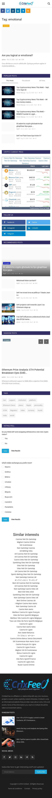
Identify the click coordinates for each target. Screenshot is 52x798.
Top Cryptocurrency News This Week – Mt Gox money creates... (32, 101)
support (12, 400)
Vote (5, 451)
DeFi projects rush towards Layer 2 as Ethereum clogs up (30, 306)
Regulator (13, 410)
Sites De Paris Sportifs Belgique (26, 615)
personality (38, 405)
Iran (4, 400)
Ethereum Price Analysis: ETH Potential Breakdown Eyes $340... (23, 371)
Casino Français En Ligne (26, 644)
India (5, 415)
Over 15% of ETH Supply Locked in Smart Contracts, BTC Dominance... (30, 719)
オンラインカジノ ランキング (26, 580)
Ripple (28, 405)
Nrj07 (18, 129)
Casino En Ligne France (26, 647)
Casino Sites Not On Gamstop (26, 559)
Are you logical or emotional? (17, 55)
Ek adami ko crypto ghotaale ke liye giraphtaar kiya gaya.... (29, 125)
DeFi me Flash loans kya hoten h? (28, 136)
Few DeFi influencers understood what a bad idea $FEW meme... (33, 318)
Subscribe (41, 772)
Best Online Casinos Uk (26, 600)
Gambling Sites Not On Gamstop (26, 562)
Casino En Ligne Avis (26, 662)
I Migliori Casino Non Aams (26, 603)
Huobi (40, 410)
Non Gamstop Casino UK (26, 606)
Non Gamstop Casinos (26, 548)
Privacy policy (37, 788)
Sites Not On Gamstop (26, 565)
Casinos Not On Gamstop (26, 539)
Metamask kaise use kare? (26, 280)
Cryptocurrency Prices (36, 208)
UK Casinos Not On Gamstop (26, 554)
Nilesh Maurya (20, 93)
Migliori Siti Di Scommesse (26, 650)
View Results (15, 451)
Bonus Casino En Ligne (26, 653)
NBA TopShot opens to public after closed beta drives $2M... (32, 740)
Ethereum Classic (9, 405)
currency (31, 410)
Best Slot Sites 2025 (26, 592)
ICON (5, 410)
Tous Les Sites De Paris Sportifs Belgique (26, 621)
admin (4, 59)
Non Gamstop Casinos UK (26, 577)
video (23, 410)
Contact (27, 788)
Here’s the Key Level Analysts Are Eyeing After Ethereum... (32, 730)
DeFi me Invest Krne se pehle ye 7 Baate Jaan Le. (33, 294)
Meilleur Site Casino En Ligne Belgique (26, 618)
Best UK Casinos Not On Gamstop (26, 583)
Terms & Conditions (15, 788)
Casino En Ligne (26, 624)
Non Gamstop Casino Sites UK (26, 589)
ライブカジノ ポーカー (26, 635)
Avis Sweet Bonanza (26, 632)
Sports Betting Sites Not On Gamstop (26, 574)
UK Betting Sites (26, 551)
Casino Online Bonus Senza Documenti (26, 638)
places (21, 405)
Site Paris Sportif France (26, 659)
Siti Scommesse (26, 545)
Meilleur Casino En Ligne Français (26, 612)
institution (22, 400)
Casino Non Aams (26, 609)
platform (32, 400)
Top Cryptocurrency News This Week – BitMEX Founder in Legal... (30, 113)
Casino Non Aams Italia (26, 627)
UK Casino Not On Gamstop (26, 571)
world (12, 415)
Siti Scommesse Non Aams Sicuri (26, 641)
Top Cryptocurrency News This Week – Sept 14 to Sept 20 (32, 88)
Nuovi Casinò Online (26, 665)
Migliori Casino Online (26, 542)
